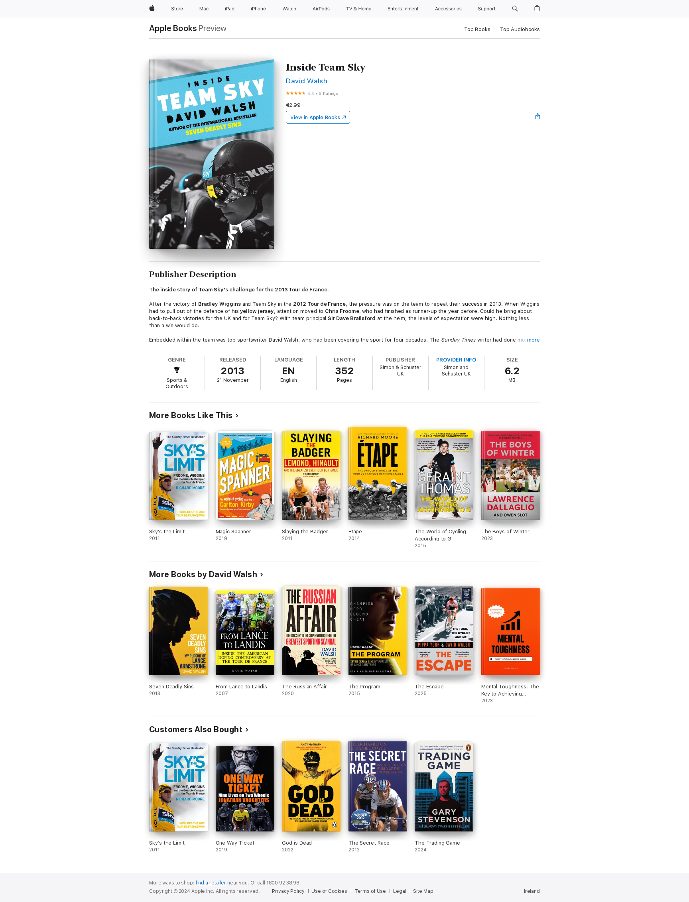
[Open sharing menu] (538, 117)
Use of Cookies (329, 891)
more (533, 340)
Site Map (423, 891)
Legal (399, 891)
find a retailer (211, 883)
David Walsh (306, 81)
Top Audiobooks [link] (520, 29)
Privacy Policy (288, 891)
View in (315, 117)
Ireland (532, 891)
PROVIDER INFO (456, 360)
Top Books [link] (477, 29)
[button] (515, 9)
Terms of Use (370, 891)
